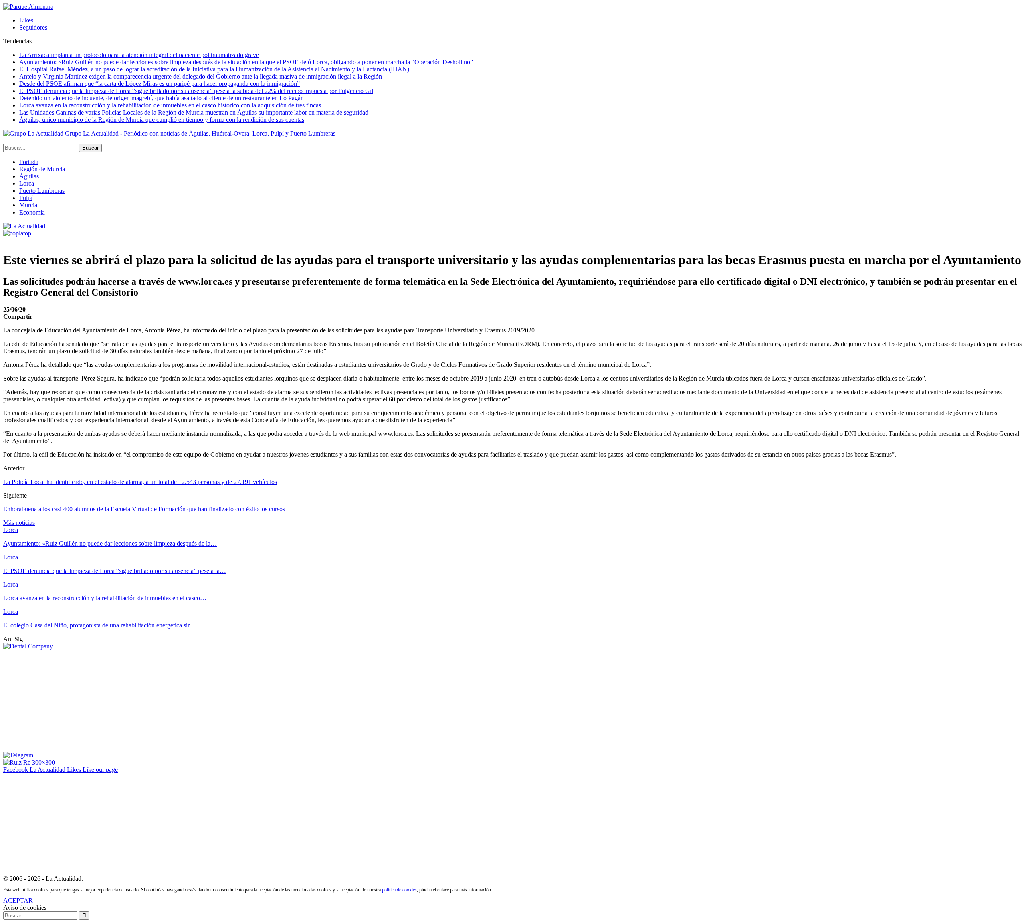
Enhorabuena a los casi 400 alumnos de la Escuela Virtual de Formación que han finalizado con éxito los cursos (144, 509)
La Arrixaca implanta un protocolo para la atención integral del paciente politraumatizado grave (139, 54)
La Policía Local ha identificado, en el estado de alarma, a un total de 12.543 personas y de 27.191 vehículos (140, 481)
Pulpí (25, 197)
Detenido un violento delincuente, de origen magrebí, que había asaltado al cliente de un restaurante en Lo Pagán (161, 98)
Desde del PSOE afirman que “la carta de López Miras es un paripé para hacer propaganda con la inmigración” (159, 83)
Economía (32, 212)
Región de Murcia (42, 169)
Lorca (26, 183)
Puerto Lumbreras (42, 190)
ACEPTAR (18, 900)
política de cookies (399, 890)
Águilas (29, 176)
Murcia (28, 205)
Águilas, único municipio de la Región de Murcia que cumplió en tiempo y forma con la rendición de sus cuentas (161, 119)
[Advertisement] (63, 700)
